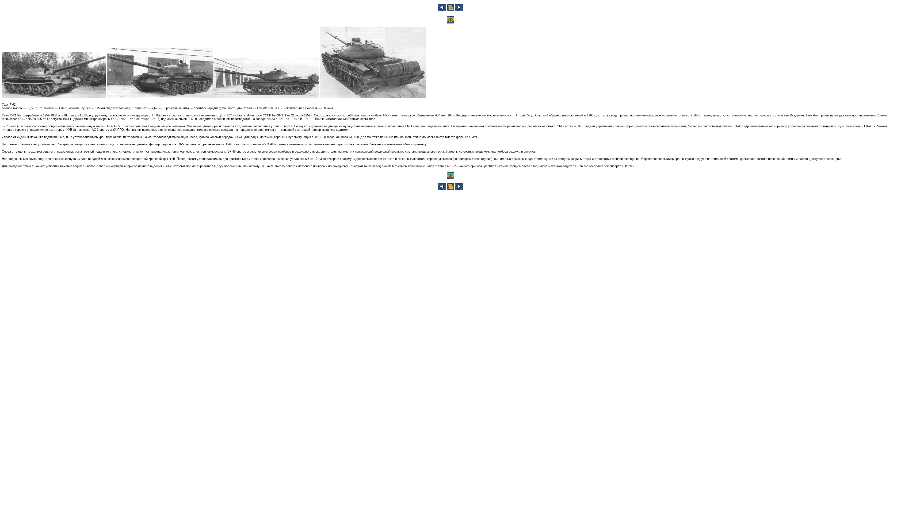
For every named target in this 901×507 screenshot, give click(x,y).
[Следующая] (459, 10)
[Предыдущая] (442, 10)
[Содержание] (450, 22)
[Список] (450, 10)
